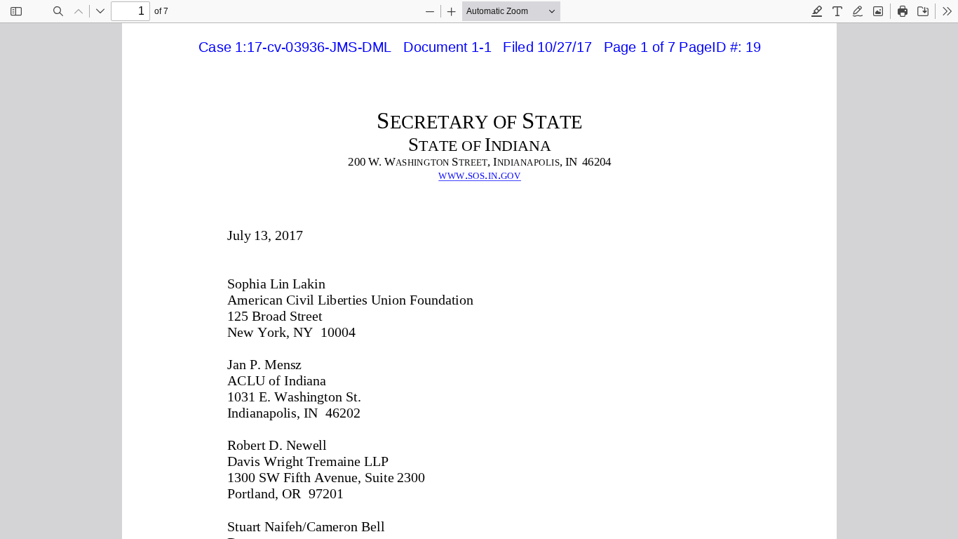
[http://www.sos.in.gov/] (478, 175)
